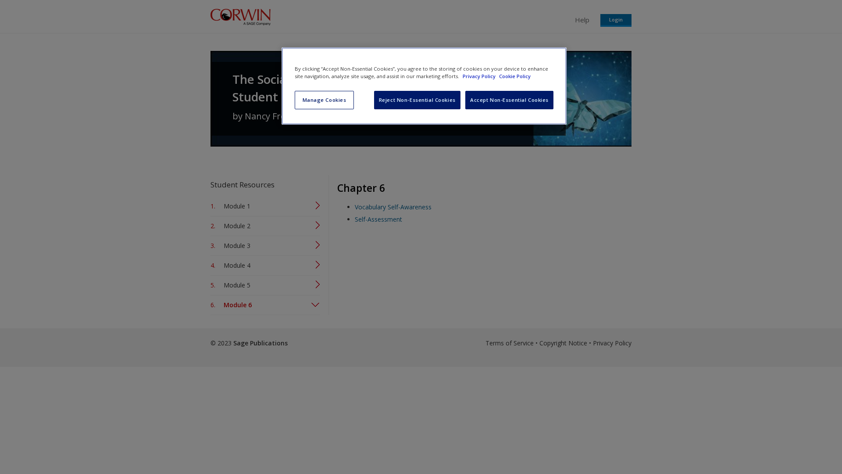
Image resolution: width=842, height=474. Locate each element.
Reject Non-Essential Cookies (417, 100)
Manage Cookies (324, 100)
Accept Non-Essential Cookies (509, 100)
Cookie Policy (515, 76)
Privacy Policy (480, 76)
